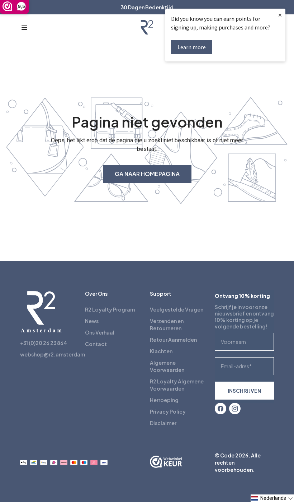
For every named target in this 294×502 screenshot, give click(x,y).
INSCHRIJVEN (244, 390)
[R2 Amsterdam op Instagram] (235, 408)
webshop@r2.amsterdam (52, 354)
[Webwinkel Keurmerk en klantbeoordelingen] (166, 462)
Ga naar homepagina (147, 174)
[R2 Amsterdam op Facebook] (220, 408)
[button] (24, 27)
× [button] (280, 14)
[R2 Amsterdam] (147, 27)
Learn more (191, 47)
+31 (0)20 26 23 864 (43, 343)
